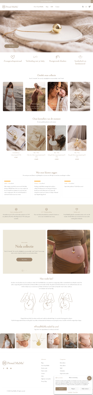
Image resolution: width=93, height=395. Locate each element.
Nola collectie (63, 365)
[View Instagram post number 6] (85, 340)
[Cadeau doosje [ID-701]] (16, 138)
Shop (47, 7)
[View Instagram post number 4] (54, 340)
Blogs (42, 363)
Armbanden (62, 371)
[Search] (82, 6)
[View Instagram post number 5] (69, 340)
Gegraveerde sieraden (64, 373)
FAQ (42, 376)
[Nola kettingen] (35, 96)
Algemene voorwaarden (46, 378)
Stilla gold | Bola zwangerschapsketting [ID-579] (57, 156)
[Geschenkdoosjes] (80, 96)
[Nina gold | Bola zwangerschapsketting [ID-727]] (77, 138)
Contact (57, 7)
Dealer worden (44, 371)
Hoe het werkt (44, 368)
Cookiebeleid (70, 392)
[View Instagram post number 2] (23, 340)
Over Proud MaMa (38, 7)
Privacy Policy (75, 392)
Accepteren (61, 388)
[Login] (86, 6)
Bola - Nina (77, 152)
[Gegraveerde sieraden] (58, 96)
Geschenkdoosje (16, 152)
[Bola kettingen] (13, 96)
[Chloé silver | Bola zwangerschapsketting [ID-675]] (36, 138)
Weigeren (73, 388)
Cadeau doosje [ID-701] (16, 155)
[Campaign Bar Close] (92, 1)
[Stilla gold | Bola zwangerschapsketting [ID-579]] (56, 138)
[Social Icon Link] (3, 368)
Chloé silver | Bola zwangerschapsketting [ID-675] (36, 156)
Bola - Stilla (56, 152)
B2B (52, 7)
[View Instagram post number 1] (7, 340)
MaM (61, 368)
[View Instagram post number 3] (38, 340)
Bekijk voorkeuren (85, 388)
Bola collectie (62, 363)
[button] (28, 1)
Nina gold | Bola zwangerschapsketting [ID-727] (77, 156)
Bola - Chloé (36, 152)
